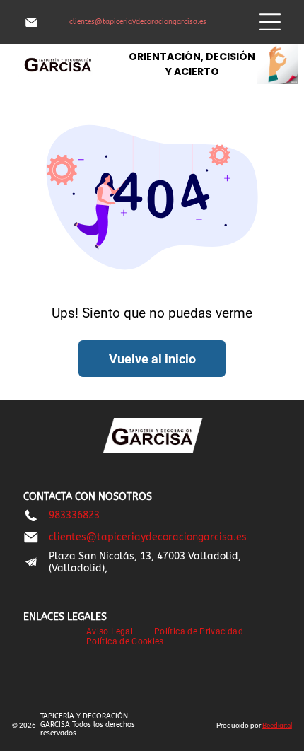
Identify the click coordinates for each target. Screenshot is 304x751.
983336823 (74, 515)
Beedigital (277, 725)
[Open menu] (270, 22)
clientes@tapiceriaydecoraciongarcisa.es (137, 22)
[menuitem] (110, 631)
